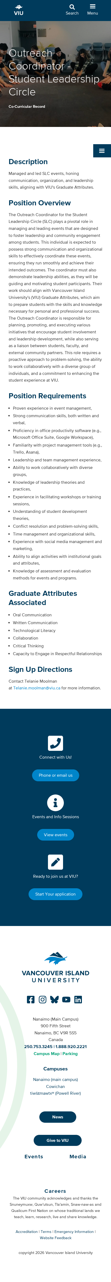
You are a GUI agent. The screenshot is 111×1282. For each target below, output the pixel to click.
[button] (102, 150)
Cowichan (55, 1086)
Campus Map (47, 1053)
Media (78, 1156)
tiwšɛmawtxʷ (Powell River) (55, 1093)
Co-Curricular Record (27, 106)
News (57, 1116)
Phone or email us (55, 775)
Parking (70, 1053)
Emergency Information (74, 1231)
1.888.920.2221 (71, 1046)
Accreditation (27, 1231)
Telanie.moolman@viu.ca (36, 687)
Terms (46, 1231)
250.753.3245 (38, 1046)
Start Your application (55, 893)
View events (55, 834)
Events (34, 1156)
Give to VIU (58, 1140)
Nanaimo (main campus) (55, 1079)
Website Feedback (55, 1238)
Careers (55, 1191)
